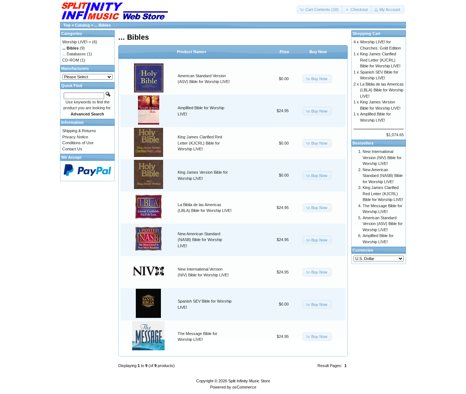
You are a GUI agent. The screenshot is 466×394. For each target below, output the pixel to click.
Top (67, 25)
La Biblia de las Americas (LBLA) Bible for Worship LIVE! (382, 90)
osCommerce (244, 387)
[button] (320, 9)
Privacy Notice (75, 137)
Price (284, 52)
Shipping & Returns (79, 131)
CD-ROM (70, 60)
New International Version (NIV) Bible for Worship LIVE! (382, 157)
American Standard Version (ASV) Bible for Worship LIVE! (383, 224)
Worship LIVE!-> (76, 42)
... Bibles (102, 25)
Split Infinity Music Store (249, 381)
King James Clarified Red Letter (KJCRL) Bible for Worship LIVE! (200, 143)
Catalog (82, 25)
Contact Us (72, 149)
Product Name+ (191, 52)
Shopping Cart (366, 33)
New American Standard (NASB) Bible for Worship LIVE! (200, 240)
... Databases (74, 54)
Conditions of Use (78, 143)
